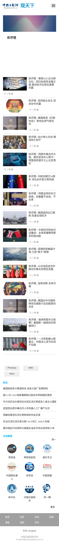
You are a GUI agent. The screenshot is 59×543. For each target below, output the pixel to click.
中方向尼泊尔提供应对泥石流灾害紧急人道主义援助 (30, 401)
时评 (22, 517)
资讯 (37, 517)
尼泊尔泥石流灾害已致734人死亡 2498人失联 (26, 421)
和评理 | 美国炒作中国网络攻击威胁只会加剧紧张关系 (42, 303)
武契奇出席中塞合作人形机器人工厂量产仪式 (26, 408)
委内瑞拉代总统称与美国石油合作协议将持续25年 (28, 428)
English (32, 531)
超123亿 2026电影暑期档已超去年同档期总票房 (27, 395)
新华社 (11, 497)
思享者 (11, 457)
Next (12, 374)
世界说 (29, 475)
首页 (7, 517)
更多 (52, 507)
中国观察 (47, 475)
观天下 (27, 5)
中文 (25, 531)
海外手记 (47, 457)
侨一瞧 (47, 497)
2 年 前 (10, 94)
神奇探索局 (29, 457)
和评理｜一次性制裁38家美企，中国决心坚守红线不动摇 (42, 341)
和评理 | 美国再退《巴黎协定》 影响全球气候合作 (42, 121)
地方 (37, 522)
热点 (5, 382)
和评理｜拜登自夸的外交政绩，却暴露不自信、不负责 (42, 196)
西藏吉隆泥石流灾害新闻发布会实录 (21, 415)
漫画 (7, 522)
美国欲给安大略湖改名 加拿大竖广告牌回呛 (25, 388)
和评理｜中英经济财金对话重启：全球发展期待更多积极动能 (42, 233)
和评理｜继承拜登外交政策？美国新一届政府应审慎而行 (42, 322)
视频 (22, 522)
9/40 (31, 368)
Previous (12, 368)
